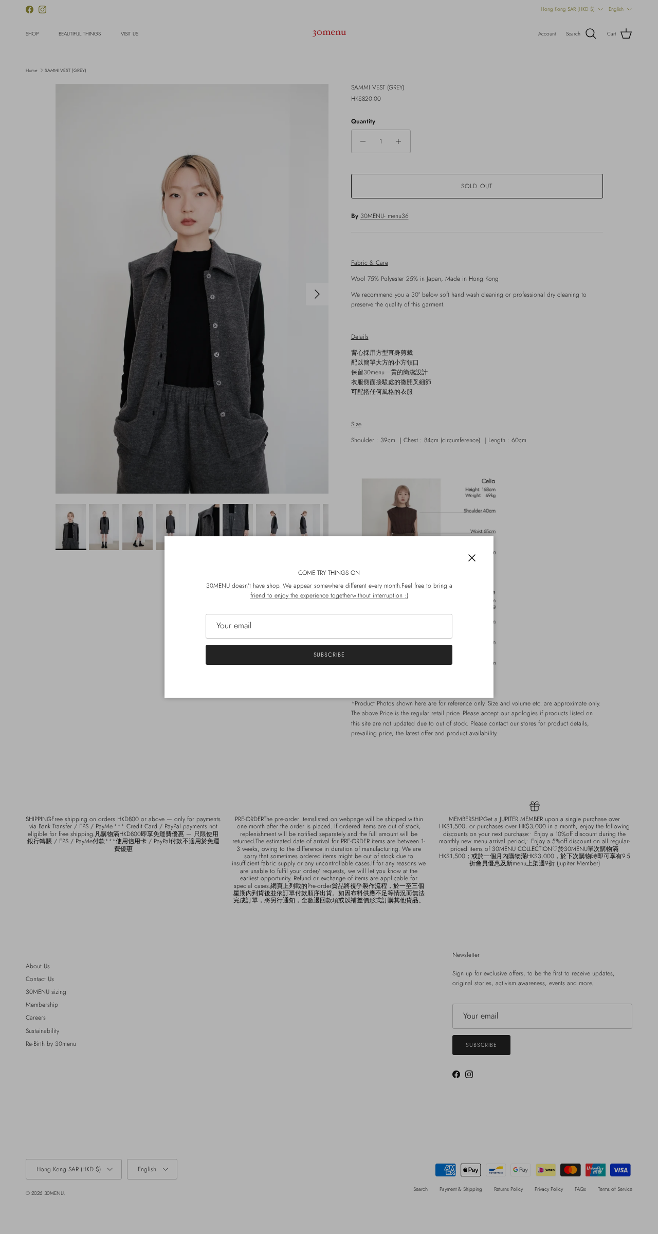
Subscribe (329, 654)
